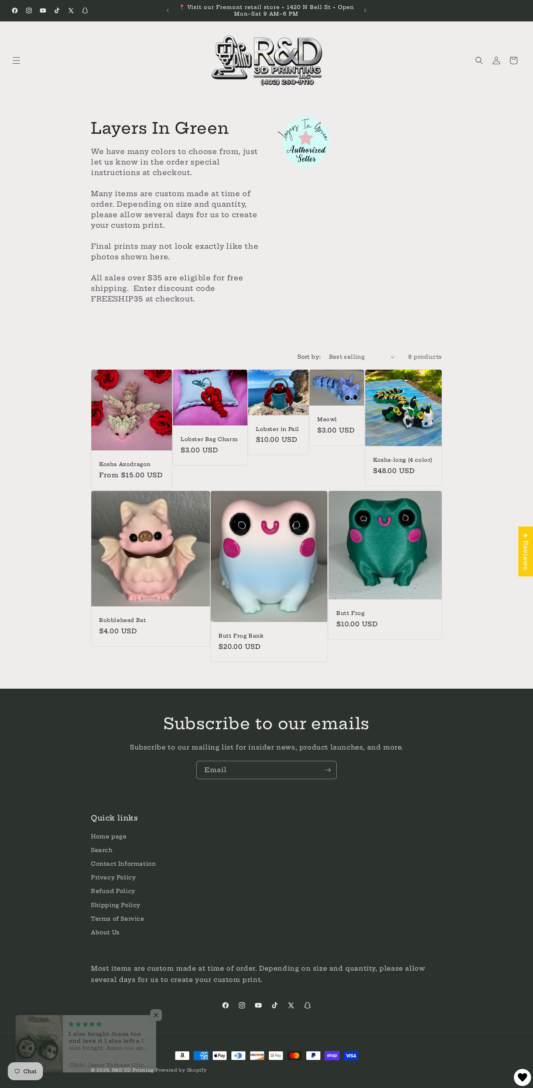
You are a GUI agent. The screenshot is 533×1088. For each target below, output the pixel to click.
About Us (105, 932)
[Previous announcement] (167, 10)
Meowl (327, 419)
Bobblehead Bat (122, 620)
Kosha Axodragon (125, 464)
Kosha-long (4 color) (402, 460)
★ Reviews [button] (525, 551)
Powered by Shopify (181, 1070)
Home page (108, 836)
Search (102, 850)
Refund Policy (113, 891)
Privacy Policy (113, 877)
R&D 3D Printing (133, 1070)
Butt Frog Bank (241, 636)
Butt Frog (350, 613)
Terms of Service (117, 918)
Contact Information (123, 863)
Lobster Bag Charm (209, 439)
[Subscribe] (327, 770)
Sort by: (309, 356)
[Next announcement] (365, 10)
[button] (16, 60)
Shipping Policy (115, 904)
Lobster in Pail (277, 428)
